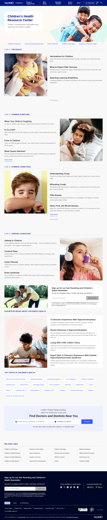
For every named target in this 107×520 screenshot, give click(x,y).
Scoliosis (90, 390)
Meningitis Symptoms (54, 379)
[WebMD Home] (9, 3)
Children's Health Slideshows (12, 457)
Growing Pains (10, 385)
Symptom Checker (58, 3)
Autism (56, 461)
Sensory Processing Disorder (34, 44)
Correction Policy (49, 508)
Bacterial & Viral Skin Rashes (88, 44)
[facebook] (61, 487)
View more (8, 160)
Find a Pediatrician (34, 453)
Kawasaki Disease (36, 379)
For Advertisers (24, 503)
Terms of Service (60, 305)
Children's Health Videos (36, 449)
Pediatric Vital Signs (68, 44)
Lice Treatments (71, 379)
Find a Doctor (70, 3)
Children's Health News (11, 449)
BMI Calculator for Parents (87, 453)
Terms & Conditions (32, 493)
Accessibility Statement (11, 511)
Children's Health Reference (12, 453)
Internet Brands (21, 517)
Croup (91, 385)
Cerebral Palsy (20, 390)
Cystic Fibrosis (34, 390)
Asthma (8, 390)
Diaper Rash (80, 385)
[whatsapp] (78, 487)
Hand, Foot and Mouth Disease (16, 379)
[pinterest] (74, 487)
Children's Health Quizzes (11, 461)
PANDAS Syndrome (87, 379)
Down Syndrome (54, 385)
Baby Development (85, 449)
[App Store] (90, 488)
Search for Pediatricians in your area (53, 412)
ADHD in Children (59, 457)
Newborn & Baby (84, 461)
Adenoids (68, 385)
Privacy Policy (83, 302)
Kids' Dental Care (84, 457)
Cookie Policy (18, 508)
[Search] (101, 3)
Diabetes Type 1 (49, 390)
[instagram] (68, 487)
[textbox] (33, 421)
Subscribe (92, 298)
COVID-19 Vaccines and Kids (15, 396)
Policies (7, 503)
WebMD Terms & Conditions (73, 302)
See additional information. (72, 517)
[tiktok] (71, 487)
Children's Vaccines (14, 44)
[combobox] (34, 421)
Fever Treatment (52, 44)
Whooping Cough (38, 385)
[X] (64, 487)
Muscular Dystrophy (76, 390)
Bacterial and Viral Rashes (62, 453)
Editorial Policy (28, 508)
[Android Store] (99, 488)
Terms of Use (60, 508)
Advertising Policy (38, 508)
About (15, 503)
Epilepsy (62, 390)
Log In (97, 3)
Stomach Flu (24, 385)
